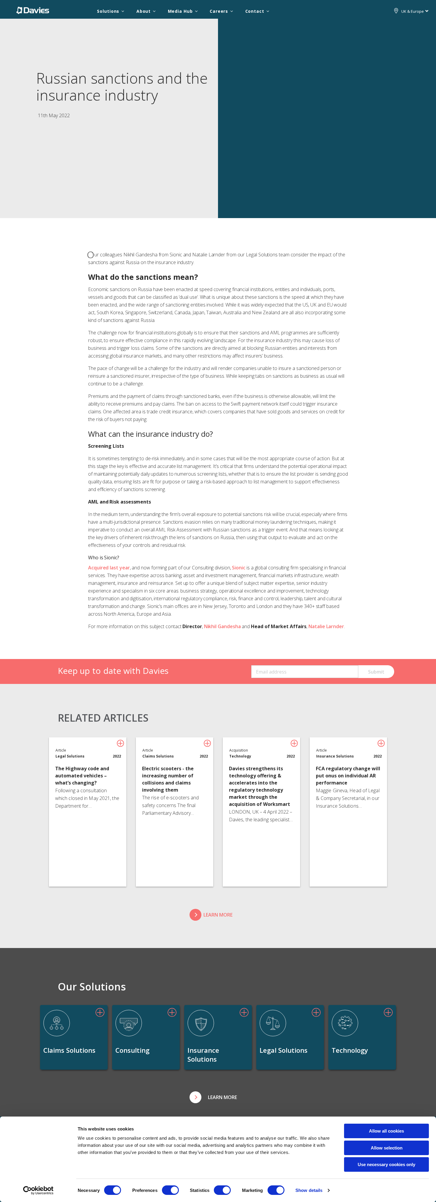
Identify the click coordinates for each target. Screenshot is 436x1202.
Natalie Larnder (326, 626)
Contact (254, 11)
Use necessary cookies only (386, 1164)
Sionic (238, 567)
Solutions (108, 11)
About (143, 11)
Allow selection (386, 1147)
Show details (308, 1190)
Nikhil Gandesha (222, 626)
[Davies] (32, 10)
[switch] (170, 1190)
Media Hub (180, 11)
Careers (219, 11)
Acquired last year (109, 567)
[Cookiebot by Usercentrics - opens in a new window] (38, 1190)
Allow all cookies (386, 1130)
